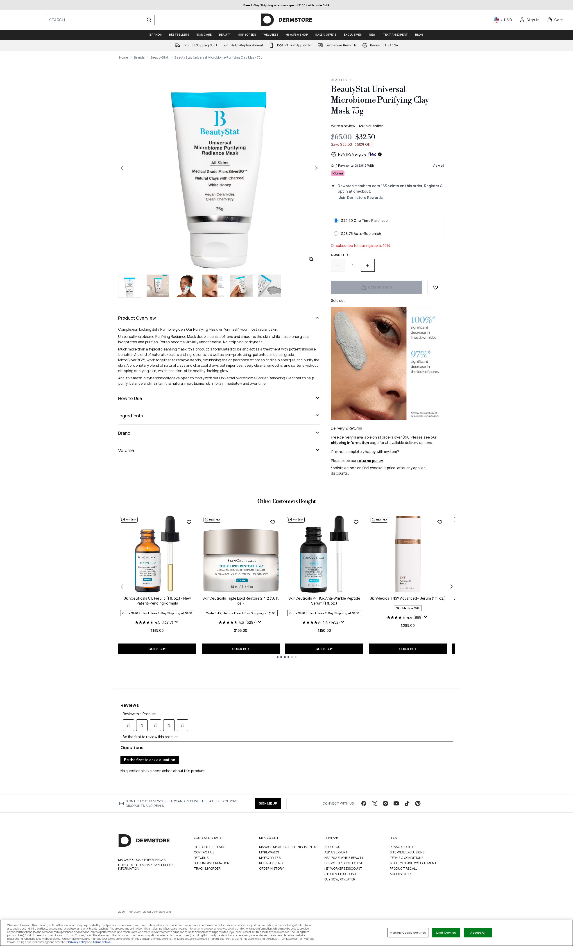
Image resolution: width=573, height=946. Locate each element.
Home (123, 57)
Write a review (343, 125)
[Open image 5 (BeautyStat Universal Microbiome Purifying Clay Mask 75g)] (241, 286)
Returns (201, 857)
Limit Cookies (446, 932)
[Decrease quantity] (338, 265)
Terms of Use (102, 942)
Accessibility (401, 874)
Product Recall (403, 868)
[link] (529, 19)
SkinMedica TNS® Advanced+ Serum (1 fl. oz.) (408, 598)
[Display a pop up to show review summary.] (176, 622)
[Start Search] (149, 20)
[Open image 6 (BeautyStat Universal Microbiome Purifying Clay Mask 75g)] (269, 286)
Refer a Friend (271, 863)
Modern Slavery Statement (413, 863)
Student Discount (340, 874)
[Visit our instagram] (385, 803)
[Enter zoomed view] (311, 259)
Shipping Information (212, 863)
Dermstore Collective (343, 863)
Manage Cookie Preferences (142, 860)
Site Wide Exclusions (407, 852)
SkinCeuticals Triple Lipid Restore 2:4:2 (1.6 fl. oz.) (240, 601)
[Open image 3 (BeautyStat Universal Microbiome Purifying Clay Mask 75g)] (185, 286)
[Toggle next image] (316, 168)
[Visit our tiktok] (407, 803)
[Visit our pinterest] (417, 803)
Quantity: (340, 254)
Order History (271, 868)
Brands (139, 57)
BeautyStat (160, 57)
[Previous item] (121, 586)
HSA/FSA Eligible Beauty (344, 857)
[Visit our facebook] (363, 803)
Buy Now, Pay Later (340, 879)
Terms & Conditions (407, 857)
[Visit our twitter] (374, 803)
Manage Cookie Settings (408, 932)
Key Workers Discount (343, 868)
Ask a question (371, 125)
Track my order (207, 868)
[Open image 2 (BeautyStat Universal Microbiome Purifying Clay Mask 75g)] (158, 286)
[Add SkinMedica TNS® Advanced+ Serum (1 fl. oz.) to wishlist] (439, 522)
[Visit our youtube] (396, 803)
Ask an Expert (336, 852)
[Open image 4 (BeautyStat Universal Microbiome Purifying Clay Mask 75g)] (213, 286)
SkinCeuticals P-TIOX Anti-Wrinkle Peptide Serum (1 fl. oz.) (324, 601)
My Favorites (270, 857)
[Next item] (451, 586)
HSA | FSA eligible (352, 154)
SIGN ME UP (268, 803)
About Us (332, 847)
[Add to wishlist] (435, 287)
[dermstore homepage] (287, 20)
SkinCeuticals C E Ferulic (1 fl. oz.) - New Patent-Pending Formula (157, 601)
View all (438, 165)
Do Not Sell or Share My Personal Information (146, 866)
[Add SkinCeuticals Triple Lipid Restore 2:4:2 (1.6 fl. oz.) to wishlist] (272, 522)
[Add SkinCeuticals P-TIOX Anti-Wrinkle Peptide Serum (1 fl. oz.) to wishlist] (356, 522)
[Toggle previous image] (121, 168)
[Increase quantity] (368, 265)
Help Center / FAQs (209, 847)
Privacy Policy (401, 847)
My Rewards (269, 852)
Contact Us (204, 852)
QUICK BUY (157, 649)
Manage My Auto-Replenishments (287, 847)
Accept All (477, 932)
